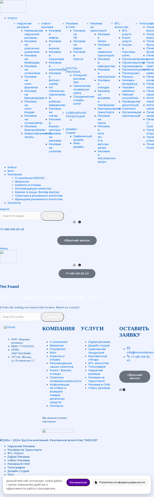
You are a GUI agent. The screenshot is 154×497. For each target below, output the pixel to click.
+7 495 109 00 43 (12, 229)
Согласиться (78, 482)
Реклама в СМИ (72, 25)
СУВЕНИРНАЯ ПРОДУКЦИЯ (76, 114)
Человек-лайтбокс (128, 89)
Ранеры (127, 76)
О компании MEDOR (29, 178)
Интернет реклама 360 (80, 78)
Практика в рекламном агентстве (39, 195)
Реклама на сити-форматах (31, 82)
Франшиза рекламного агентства (38, 199)
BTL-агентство (121, 25)
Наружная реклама (24, 25)
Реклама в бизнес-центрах (55, 125)
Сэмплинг (129, 108)
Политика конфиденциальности (122, 482)
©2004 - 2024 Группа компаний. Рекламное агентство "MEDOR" (49, 440)
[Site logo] (13, 11)
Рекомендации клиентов (33, 188)
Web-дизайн (78, 145)
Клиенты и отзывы (28, 185)
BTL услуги (126, 32)
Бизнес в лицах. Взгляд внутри (37, 192)
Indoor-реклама (47, 25)
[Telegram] (79, 222)
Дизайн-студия (72, 130)
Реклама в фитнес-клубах (55, 78)
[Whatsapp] (74, 222)
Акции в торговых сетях (128, 50)
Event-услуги (126, 39)
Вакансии (22, 181)
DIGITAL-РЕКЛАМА (73, 70)
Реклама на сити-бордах (30, 107)
